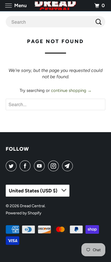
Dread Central (32, 205)
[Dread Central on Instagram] (54, 165)
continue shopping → (71, 90)
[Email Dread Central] (68, 165)
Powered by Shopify (23, 213)
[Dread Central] (55, 5)
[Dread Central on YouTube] (40, 165)
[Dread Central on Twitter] (12, 165)
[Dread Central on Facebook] (26, 165)
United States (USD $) (34, 191)
